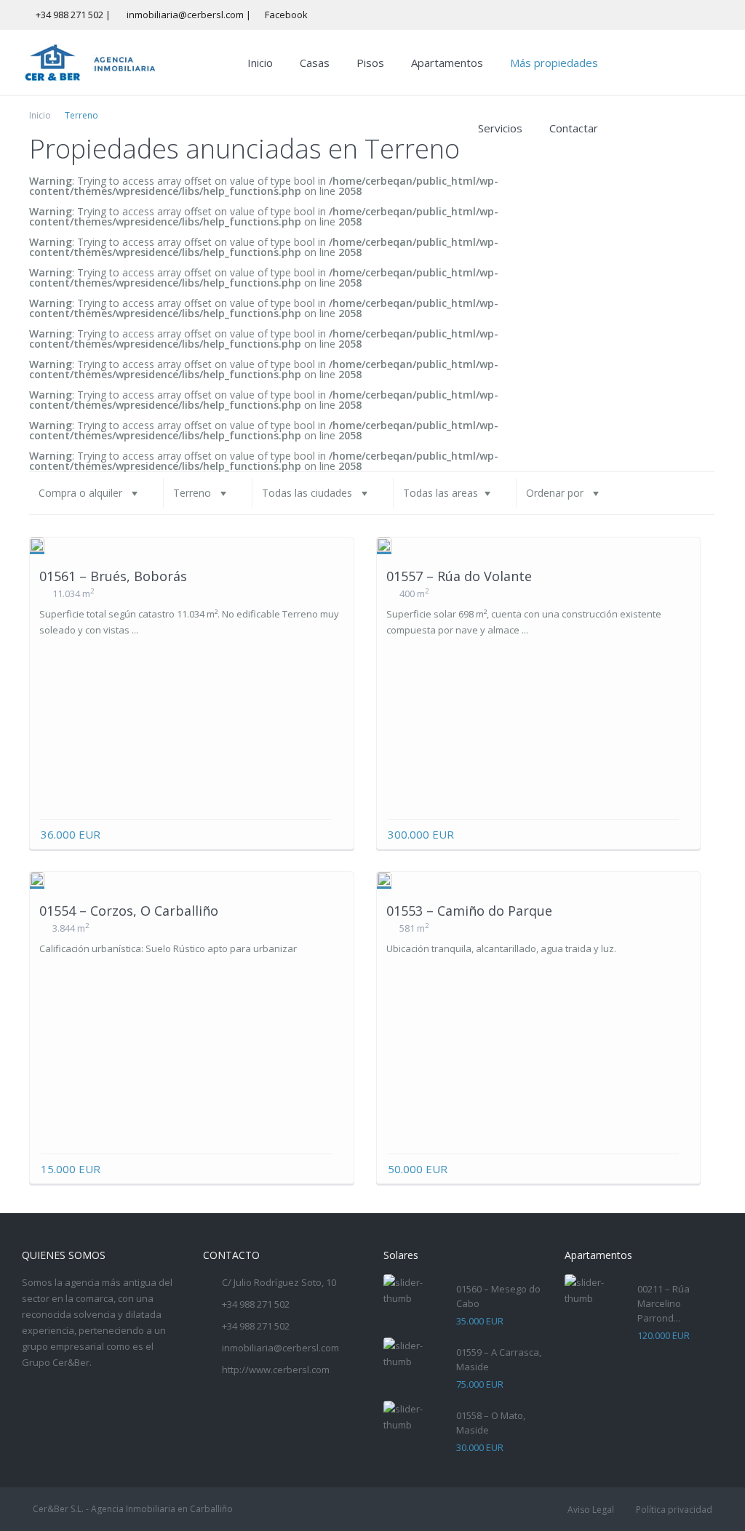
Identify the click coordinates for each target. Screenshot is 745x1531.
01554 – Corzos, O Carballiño (128, 910)
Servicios (500, 128)
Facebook (286, 14)
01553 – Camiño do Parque (469, 910)
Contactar (573, 128)
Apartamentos (447, 62)
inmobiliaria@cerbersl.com (280, 1347)
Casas (315, 62)
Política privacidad (674, 1509)
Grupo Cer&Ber (55, 1362)
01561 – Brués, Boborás (113, 576)
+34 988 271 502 (69, 14)
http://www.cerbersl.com (276, 1369)
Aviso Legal (590, 1509)
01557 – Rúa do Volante (459, 576)
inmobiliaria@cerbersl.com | (190, 14)
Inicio (260, 62)
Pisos (370, 62)
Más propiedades (554, 62)
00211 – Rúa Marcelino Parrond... (663, 1303)
